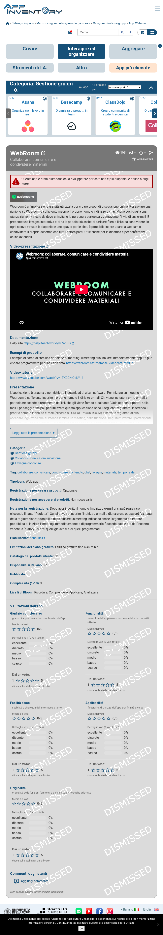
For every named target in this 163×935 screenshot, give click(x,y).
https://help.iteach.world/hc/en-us (48, 343)
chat (87, 472)
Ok (81, 928)
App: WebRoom (138, 23)
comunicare (42, 472)
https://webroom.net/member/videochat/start (98, 363)
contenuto (76, 472)
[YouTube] (89, 911)
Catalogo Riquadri (23, 23)
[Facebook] (99, 911)
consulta (36, 538)
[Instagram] (110, 911)
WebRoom (25, 153)
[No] (158, 924)
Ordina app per (99, 87)
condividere (60, 472)
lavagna (97, 472)
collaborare (25, 472)
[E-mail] (79, 911)
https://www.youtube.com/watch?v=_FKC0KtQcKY (45, 378)
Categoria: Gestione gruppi (109, 23)
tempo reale (126, 472)
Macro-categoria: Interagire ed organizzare (63, 23)
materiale (110, 472)
